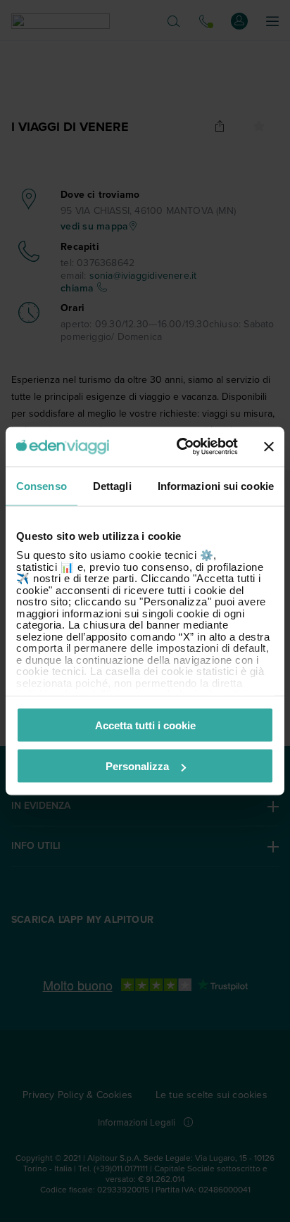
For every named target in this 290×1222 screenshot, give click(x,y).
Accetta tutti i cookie (145, 725)
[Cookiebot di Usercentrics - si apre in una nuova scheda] (179, 447)
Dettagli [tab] (112, 485)
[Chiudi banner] (269, 446)
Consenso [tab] (41, 485)
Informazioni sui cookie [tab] (216, 485)
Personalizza (137, 766)
